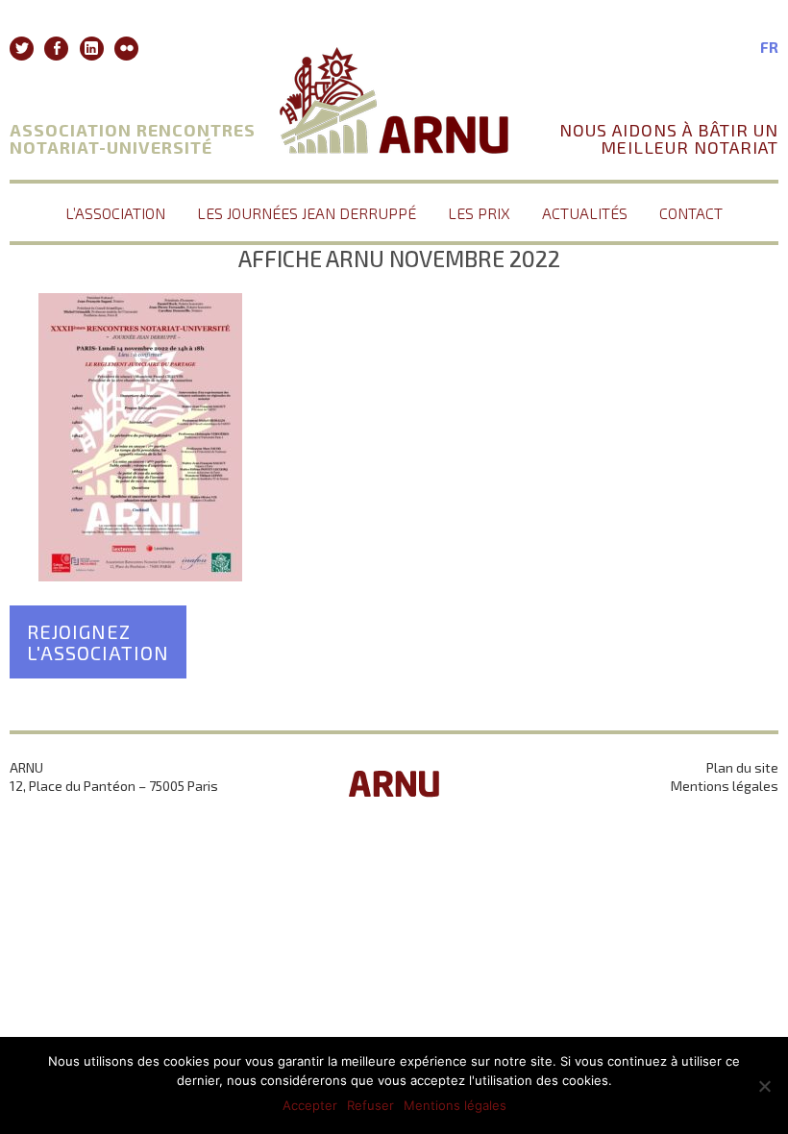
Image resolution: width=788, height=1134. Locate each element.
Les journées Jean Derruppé (306, 213)
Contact (691, 213)
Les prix (479, 213)
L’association (115, 213)
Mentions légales (724, 785)
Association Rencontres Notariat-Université (133, 138)
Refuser (370, 1105)
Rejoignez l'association (98, 642)
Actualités (585, 213)
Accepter (310, 1105)
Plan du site (742, 767)
